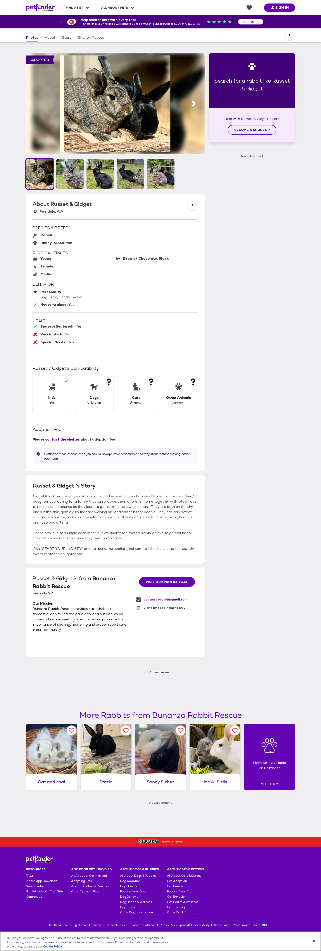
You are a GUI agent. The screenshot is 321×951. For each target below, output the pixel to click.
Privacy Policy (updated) (175, 925)
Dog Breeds (128, 886)
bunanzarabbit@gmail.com (165, 599)
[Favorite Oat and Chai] (71, 730)
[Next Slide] (193, 103)
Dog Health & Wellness (136, 902)
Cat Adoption (177, 881)
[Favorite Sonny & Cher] (180, 730)
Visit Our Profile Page (167, 582)
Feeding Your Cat (179, 891)
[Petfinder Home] (40, 7)
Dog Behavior (130, 897)
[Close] (314, 941)
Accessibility (201, 925)
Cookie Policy (222, 925)
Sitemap (97, 925)
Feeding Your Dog (133, 891)
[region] (160, 941)
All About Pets (114, 8)
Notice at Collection (143, 925)
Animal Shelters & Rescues (90, 886)
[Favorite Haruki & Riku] (234, 730)
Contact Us (34, 897)
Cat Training (176, 907)
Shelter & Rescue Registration (68, 925)
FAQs (30, 876)
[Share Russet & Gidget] (289, 35)
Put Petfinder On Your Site (44, 891)
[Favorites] (249, 7)
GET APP (250, 22)
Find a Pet (74, 8)
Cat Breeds (175, 886)
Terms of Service (117, 925)
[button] (40, 174)
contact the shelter (62, 439)
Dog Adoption (130, 881)
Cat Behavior (176, 897)
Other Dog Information (136, 912)
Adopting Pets (81, 881)
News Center (35, 886)
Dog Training (129, 907)
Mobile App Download (42, 881)
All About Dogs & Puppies (138, 876)
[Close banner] (61, 21)
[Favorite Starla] (125, 730)
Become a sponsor (252, 130)
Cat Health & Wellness (182, 902)
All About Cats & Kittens (184, 876)
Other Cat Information (183, 912)
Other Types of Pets (85, 891)
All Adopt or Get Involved (89, 876)
